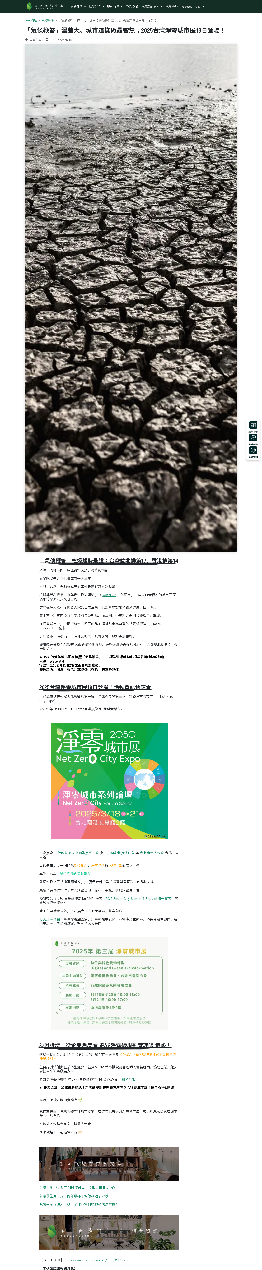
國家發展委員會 (122, 852)
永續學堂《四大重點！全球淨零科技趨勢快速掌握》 (79, 1204)
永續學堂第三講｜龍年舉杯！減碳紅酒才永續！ (75, 1195)
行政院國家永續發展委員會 (78, 852)
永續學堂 (48, 20)
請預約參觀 (253, 432)
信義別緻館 (253, 457)
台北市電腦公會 (152, 852)
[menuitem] (78, 6)
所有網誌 (31, 20)
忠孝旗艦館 (253, 444)
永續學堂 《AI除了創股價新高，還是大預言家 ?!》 (77, 1187)
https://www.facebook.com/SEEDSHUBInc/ (97, 1259)
